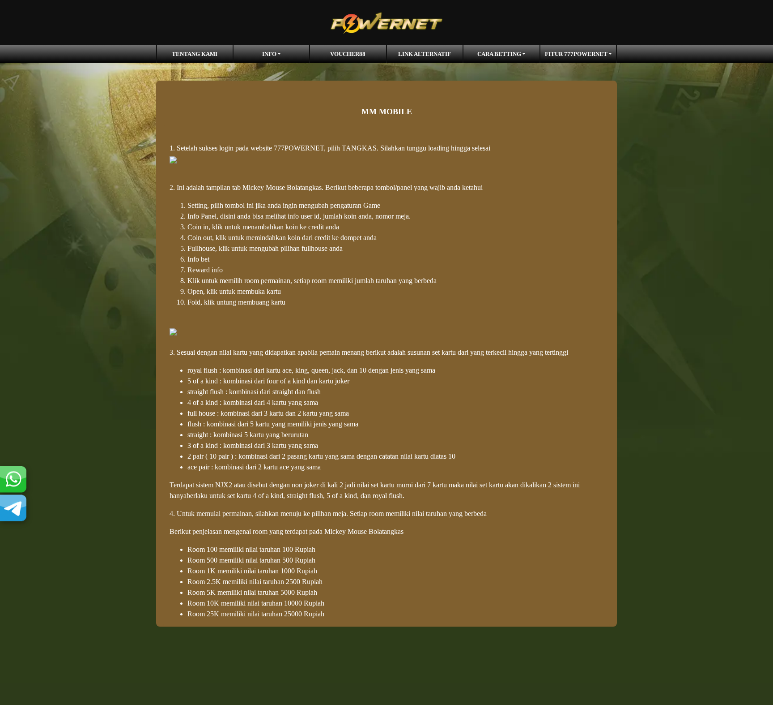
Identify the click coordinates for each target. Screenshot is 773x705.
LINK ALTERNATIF (424, 54)
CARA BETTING (499, 54)
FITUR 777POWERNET (576, 54)
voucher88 (347, 54)
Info (269, 54)
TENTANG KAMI (194, 54)
